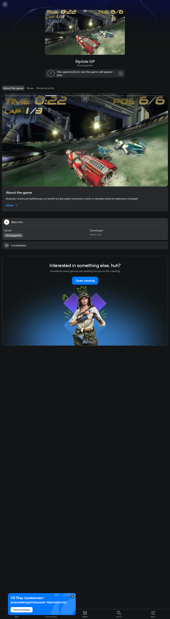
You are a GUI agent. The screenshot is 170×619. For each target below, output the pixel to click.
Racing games (85, 65)
